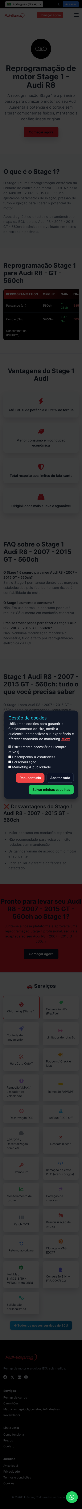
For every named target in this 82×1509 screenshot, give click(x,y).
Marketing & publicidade (31, 767)
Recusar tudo (30, 778)
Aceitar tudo (60, 778)
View (65, 739)
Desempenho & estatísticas (33, 757)
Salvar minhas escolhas (51, 789)
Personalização (23, 762)
